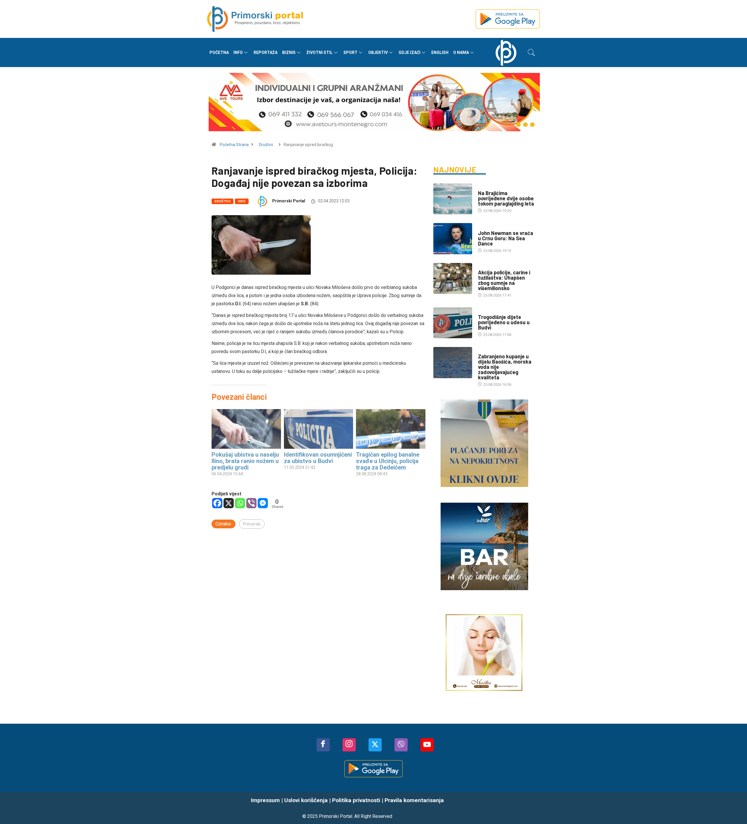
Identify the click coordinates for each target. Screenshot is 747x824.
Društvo (266, 144)
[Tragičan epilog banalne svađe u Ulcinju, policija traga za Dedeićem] (390, 429)
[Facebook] (217, 503)
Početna (219, 52)
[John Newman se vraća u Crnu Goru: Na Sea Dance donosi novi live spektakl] (452, 238)
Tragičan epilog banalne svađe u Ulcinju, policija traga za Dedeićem (387, 461)
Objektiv (378, 52)
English (439, 52)
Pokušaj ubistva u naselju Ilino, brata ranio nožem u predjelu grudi (245, 461)
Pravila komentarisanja (414, 800)
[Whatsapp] (240, 503)
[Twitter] (375, 744)
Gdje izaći (409, 52)
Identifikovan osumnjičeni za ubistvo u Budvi (318, 457)
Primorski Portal (288, 201)
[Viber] (251, 503)
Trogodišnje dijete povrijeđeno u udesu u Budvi (504, 322)
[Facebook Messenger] (263, 503)
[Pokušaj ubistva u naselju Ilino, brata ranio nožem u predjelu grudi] (246, 429)
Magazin (486, 227)
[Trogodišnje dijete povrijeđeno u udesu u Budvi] (452, 322)
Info (238, 52)
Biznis (289, 52)
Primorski (252, 524)
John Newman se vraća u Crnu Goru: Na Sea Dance (505, 238)
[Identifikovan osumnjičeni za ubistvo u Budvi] (318, 429)
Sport (350, 52)
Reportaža (265, 52)
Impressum (265, 800)
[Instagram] (349, 744)
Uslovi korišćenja (306, 800)
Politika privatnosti (356, 800)
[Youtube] (427, 744)
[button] (531, 52)
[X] (229, 503)
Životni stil (319, 52)
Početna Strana (234, 144)
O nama (461, 52)
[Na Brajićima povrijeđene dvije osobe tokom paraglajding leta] (452, 198)
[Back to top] (734, 808)
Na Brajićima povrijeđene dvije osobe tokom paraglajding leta (506, 198)
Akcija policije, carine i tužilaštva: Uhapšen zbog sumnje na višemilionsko (504, 280)
